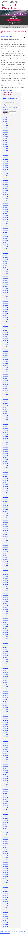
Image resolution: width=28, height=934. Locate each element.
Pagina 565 (5, 916)
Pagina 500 (5, 780)
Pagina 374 (5, 517)
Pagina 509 (5, 799)
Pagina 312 (5, 388)
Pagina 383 (5, 536)
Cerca (23, 27)
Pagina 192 (5, 140)
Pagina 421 (5, 615)
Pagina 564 (5, 914)
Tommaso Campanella (14, 20)
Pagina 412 (5, 597)
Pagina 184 (5, 123)
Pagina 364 (5, 497)
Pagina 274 (5, 309)
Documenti (13, 25)
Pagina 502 (5, 784)
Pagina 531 (5, 845)
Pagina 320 (5, 405)
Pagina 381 (5, 532)
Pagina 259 (5, 278)
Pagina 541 (5, 866)
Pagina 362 (5, 492)
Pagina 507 (5, 795)
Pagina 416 (5, 605)
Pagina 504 (5, 789)
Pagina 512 (5, 805)
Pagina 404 (5, 580)
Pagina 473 (5, 724)
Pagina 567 (5, 920)
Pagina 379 (5, 528)
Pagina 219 (5, 196)
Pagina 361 (5, 490)
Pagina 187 (5, 130)
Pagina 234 (5, 228)
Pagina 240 (5, 240)
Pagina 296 (5, 355)
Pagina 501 (5, 782)
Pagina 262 (5, 284)
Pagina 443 (5, 661)
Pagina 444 (5, 663)
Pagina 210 (5, 178)
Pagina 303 (5, 369)
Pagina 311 (5, 386)
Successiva (9, 36)
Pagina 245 (5, 251)
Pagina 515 (5, 812)
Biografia (5, 25)
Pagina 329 (5, 424)
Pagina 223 (5, 205)
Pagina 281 (5, 324)
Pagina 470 (5, 718)
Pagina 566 (5, 918)
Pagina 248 (5, 255)
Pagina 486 (5, 751)
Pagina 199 (5, 155)
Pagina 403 (5, 578)
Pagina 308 (5, 380)
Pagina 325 (5, 415)
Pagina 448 (5, 672)
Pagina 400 (5, 572)
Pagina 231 (5, 221)
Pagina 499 (5, 778)
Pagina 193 (5, 142)
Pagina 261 (5, 282)
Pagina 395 (5, 561)
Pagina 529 (5, 841)
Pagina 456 (5, 688)
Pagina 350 (5, 467)
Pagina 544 (5, 872)
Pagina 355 (5, 478)
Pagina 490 (5, 759)
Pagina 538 (5, 859)
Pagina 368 (5, 505)
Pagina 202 (5, 161)
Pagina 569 (5, 924)
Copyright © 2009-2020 (4, 931)
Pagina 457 (5, 691)
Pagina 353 (5, 474)
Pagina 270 (5, 301)
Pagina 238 (5, 236)
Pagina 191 (5, 138)
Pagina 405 (5, 582)
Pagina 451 (5, 678)
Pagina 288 (5, 338)
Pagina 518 (5, 818)
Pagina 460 (5, 697)
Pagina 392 (5, 555)
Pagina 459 (5, 695)
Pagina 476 (5, 730)
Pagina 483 (5, 745)
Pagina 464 (5, 705)
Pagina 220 (5, 198)
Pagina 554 (5, 893)
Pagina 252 (5, 263)
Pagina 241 (5, 242)
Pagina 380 (5, 530)
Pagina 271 (5, 303)
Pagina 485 (5, 749)
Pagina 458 (5, 693)
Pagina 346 (5, 459)
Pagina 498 (5, 776)
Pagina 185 (5, 125)
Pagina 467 (5, 711)
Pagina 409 (5, 590)
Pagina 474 (5, 726)
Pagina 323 (5, 411)
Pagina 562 (5, 910)
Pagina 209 (5, 175)
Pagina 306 (5, 376)
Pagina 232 (5, 223)
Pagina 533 (5, 849)
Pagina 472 (5, 722)
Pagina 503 (5, 786)
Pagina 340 (5, 447)
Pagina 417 (5, 607)
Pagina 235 (5, 230)
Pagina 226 (5, 211)
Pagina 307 (5, 378)
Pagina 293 (5, 349)
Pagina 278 (5, 317)
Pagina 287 (5, 336)
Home (14, 16)
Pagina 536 (5, 855)
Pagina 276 (5, 313)
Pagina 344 (5, 455)
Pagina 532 (5, 847)
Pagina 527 (5, 837)
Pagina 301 (5, 365)
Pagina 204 (5, 165)
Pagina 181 (5, 117)
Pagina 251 (5, 261)
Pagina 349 (5, 465)
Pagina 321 (5, 407)
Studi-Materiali (12, 27)
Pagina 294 (5, 351)
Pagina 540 (5, 864)
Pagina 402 (5, 576)
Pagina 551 (5, 887)
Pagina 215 (5, 188)
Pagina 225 (5, 209)
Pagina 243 (5, 246)
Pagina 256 (5, 271)
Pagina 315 (5, 394)
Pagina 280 (5, 321)
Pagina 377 (5, 524)
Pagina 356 (5, 480)
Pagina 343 (5, 453)
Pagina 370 (5, 509)
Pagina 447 (5, 670)
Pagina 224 (5, 207)
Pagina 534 (5, 851)
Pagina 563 (5, 912)
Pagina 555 (5, 895)
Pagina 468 (5, 714)
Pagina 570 (5, 926)
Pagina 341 (5, 449)
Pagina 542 (5, 868)
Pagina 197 (5, 150)
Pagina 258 (5, 276)
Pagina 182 (5, 119)
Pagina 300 (5, 363)
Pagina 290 (5, 342)
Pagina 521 (5, 824)
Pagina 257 (5, 273)
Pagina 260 (5, 280)
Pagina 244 (5, 248)
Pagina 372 (5, 513)
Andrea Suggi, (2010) (10, 98)
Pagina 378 (5, 526)
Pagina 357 (5, 482)
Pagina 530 (5, 843)
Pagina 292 (5, 346)
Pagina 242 (5, 244)
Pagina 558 (5, 901)
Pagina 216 (5, 190)
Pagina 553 (5, 891)
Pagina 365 (5, 499)
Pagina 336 (5, 438)
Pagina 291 (5, 344)
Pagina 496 (5, 772)
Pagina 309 (5, 382)
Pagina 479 (5, 736)
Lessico (18, 25)
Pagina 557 (5, 899)
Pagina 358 (5, 484)
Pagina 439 (5, 653)
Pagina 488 (5, 755)
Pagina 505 (5, 791)
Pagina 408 (5, 588)
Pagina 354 (5, 476)
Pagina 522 (5, 826)
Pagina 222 (5, 203)
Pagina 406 (5, 584)
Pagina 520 (5, 822)
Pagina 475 (5, 728)
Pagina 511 (5, 803)
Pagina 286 (5, 334)
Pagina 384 (5, 538)
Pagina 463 (5, 703)
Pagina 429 (5, 632)
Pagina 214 (5, 186)
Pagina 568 (5, 922)
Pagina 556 (5, 897)
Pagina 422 (5, 618)
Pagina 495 (5, 770)
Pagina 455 (5, 686)
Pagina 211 (5, 180)
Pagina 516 (5, 814)
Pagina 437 (5, 649)
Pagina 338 (5, 442)
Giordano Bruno (14, 18)
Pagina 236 (5, 232)
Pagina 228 (5, 215)
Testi (9, 25)
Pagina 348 (5, 463)
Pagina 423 (5, 620)
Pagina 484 (5, 747)
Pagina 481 (5, 741)
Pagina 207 (5, 171)
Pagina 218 (5, 194)
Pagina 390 (5, 551)
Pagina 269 (5, 298)
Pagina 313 (5, 390)
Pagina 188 (5, 132)
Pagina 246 (5, 253)
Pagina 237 (5, 234)
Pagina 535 (5, 853)
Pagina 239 (5, 238)
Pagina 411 (5, 595)
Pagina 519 (5, 820)
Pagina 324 (5, 413)
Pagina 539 (5, 862)
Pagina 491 (5, 761)
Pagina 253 (5, 265)
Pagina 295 (5, 353)
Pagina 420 (5, 613)
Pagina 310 (5, 384)
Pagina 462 (5, 701)
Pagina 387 (5, 545)
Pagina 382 (5, 534)
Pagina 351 (5, 470)
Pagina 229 (5, 217)
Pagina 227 (5, 213)
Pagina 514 (5, 809)
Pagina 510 (5, 801)
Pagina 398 (5, 568)
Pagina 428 (5, 630)
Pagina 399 (5, 570)
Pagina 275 (5, 311)
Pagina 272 (5, 305)
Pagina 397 (5, 565)
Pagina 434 (5, 643)
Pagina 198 (5, 153)
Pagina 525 (5, 832)
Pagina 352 (5, 472)
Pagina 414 (5, 601)
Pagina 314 (5, 392)
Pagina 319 (5, 403)
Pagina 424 (5, 622)
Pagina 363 (5, 495)
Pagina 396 (5, 563)
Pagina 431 (5, 636)
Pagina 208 (5, 173)
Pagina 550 (5, 885)
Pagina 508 (5, 797)
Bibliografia (5, 27)
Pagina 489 (5, 757)
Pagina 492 (5, 764)
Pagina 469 (5, 716)
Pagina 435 (5, 645)
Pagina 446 (5, 668)
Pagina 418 (5, 609)
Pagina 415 (5, 603)
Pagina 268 (5, 296)
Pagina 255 (5, 269)
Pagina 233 (5, 225)
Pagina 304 (5, 371)
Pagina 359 (5, 486)
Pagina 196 (5, 148)
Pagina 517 (5, 816)
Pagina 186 (5, 127)
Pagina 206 (5, 169)
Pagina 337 (5, 440)
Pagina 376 (5, 522)
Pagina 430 (5, 634)
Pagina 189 (5, 134)
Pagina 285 (5, 332)
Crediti (14, 24)
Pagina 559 (5, 903)
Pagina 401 (5, 574)
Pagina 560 (5, 905)
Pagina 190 (5, 136)
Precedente (3, 36)
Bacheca (19, 27)
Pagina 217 (5, 192)
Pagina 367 (5, 503)
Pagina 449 (5, 674)
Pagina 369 (5, 507)
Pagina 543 (5, 870)
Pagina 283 (5, 328)
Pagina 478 (5, 734)
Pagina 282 (5, 326)
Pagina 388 (5, 547)
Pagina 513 (5, 807)
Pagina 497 (5, 774)
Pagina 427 (5, 628)
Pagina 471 (5, 720)
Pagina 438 (5, 651)
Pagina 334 (5, 434)
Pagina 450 (5, 676)
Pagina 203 (5, 163)
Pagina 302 (5, 367)
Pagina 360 (5, 488)
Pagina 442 (5, 659)
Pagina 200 (5, 157)
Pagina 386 (5, 542)
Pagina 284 (5, 330)
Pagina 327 (5, 419)
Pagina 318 (5, 401)
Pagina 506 (5, 793)
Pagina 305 (5, 374)
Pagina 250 (5, 259)
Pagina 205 (5, 167)
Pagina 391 (5, 553)
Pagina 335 (5, 436)
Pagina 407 (5, 586)
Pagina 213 (5, 184)
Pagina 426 (5, 626)
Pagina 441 (5, 657)
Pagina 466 (5, 709)
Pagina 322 (5, 409)
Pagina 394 (5, 559)
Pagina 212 (5, 182)
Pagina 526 (5, 834)
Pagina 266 (5, 292)
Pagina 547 (5, 878)
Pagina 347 (5, 461)
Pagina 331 (5, 428)
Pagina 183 (5, 121)
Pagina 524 (5, 830)
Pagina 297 (5, 357)
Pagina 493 (5, 766)
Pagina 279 (5, 319)
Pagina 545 (5, 874)
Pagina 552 (5, 889)
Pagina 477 (5, 732)
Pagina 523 (5, 828)
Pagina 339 (5, 444)
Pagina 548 (5, 880)
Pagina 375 (5, 520)
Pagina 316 (5, 397)
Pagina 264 (5, 288)
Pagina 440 (5, 655)
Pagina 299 (5, 361)
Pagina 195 (5, 146)
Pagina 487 (5, 753)
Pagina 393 (5, 557)
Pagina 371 (5, 511)
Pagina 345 (5, 457)
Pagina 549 (5, 882)
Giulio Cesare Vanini (14, 22)
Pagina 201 (5, 159)
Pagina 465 (5, 707)
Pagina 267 (5, 294)
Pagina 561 (5, 907)
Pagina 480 (5, 739)
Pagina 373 (5, 515)
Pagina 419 (5, 611)
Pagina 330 (5, 426)
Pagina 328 (5, 422)
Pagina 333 (5, 432)
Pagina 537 (5, 857)
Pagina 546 (5, 876)
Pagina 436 (5, 647)
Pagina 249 (5, 257)
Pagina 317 (5, 399)
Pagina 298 (5, 359)
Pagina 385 (5, 540)
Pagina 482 (5, 743)
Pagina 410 (5, 593)
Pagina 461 (5, 699)
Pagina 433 (5, 641)
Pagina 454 (5, 684)
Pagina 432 (5, 638)
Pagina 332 (5, 430)
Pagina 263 (5, 286)
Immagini (23, 25)
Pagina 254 (5, 267)
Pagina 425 (5, 624)
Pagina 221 (5, 200)
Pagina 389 (5, 549)
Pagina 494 (5, 768)
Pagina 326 (5, 417)
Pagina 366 (5, 501)
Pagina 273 (5, 307)
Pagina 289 (5, 340)
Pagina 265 (5, 290)
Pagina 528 (5, 839)
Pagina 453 (5, 682)
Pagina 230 (5, 219)
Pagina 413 (5, 599)
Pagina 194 (5, 144)
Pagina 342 (5, 451)
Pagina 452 (5, 680)
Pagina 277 (5, 315)
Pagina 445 (5, 666)
